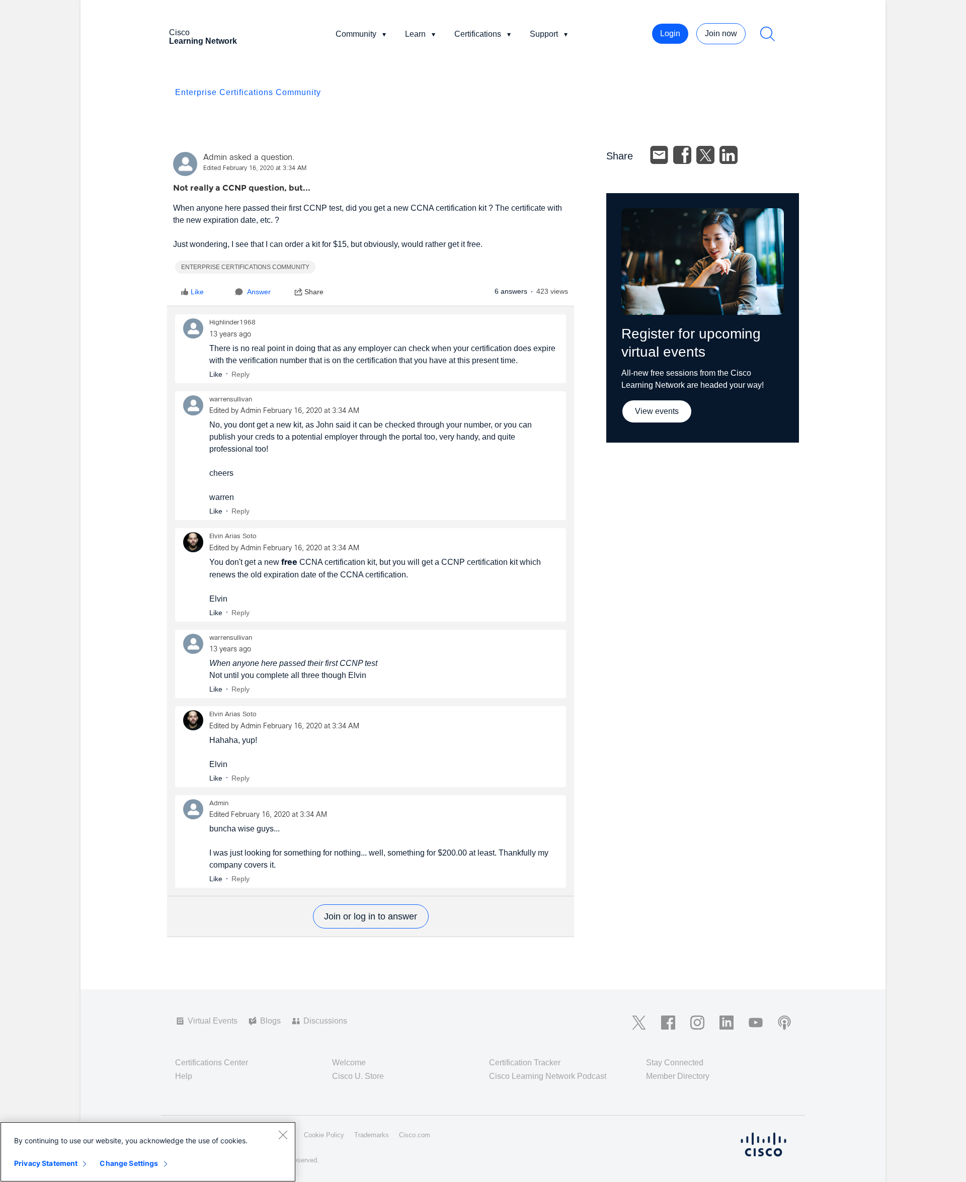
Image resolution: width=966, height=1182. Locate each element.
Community (356, 34)
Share (314, 292)
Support (544, 34)
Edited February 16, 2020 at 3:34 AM (254, 168)
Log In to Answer (371, 916)
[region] (148, 1152)
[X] (705, 155)
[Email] (659, 155)
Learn (415, 34)
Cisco (203, 36)
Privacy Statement (45, 1163)
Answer (259, 292)
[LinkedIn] (728, 155)
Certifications (477, 34)
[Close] (283, 1135)
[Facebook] (682, 155)
